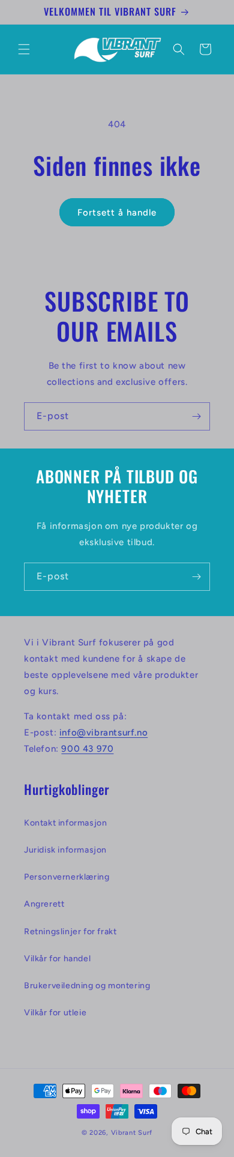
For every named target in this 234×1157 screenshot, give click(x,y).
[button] (24, 49)
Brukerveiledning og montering (87, 985)
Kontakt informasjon (65, 823)
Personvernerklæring (66, 877)
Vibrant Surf (131, 1133)
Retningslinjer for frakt (70, 931)
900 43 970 (87, 748)
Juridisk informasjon (65, 850)
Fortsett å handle (117, 212)
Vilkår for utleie (55, 1012)
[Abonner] (196, 416)
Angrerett (44, 904)
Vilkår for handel (57, 958)
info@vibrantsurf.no (103, 732)
